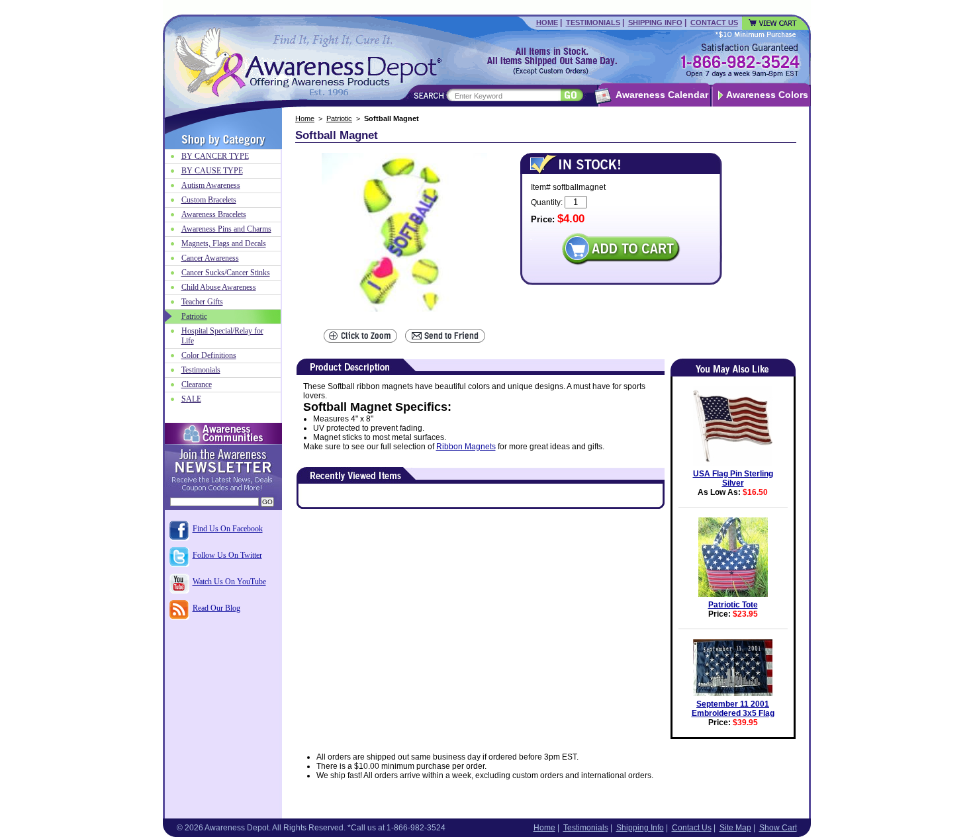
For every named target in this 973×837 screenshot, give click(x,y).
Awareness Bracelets (213, 214)
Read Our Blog (216, 608)
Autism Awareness (210, 185)
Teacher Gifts (202, 301)
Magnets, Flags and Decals (223, 243)
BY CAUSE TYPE (212, 170)
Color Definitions (208, 355)
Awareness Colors (767, 94)
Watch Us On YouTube (229, 581)
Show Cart (778, 827)
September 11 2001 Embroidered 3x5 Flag (733, 708)
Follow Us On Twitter (227, 555)
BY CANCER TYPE (215, 156)
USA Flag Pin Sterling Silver (733, 478)
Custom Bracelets (208, 199)
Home (547, 22)
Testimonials (593, 22)
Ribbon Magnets (466, 446)
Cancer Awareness (210, 258)
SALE (191, 399)
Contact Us (714, 22)
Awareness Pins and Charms (226, 229)
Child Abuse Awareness (218, 287)
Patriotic (339, 118)
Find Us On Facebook (228, 528)
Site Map (735, 827)
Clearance (196, 384)
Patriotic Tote (733, 604)
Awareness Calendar (662, 94)
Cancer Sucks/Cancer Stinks (225, 272)
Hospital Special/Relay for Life (222, 335)
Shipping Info (655, 22)
